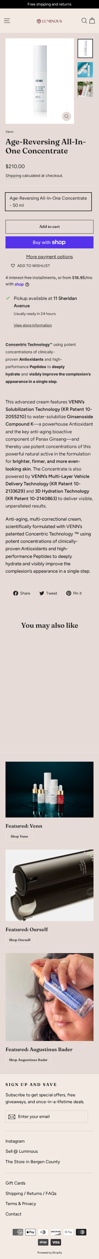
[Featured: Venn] (50, 790)
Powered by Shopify (49, 1252)
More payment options (49, 256)
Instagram (15, 1141)
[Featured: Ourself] (50, 885)
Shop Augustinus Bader (28, 1060)
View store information (33, 325)
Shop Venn (19, 836)
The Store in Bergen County (33, 1161)
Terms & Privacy (21, 1203)
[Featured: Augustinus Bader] (50, 997)
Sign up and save (31, 1084)
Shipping (13, 175)
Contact (13, 1214)
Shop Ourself (20, 940)
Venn (9, 132)
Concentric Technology (28, 344)
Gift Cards (15, 1183)
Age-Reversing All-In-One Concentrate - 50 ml (48, 202)
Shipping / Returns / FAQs (31, 1193)
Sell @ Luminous (22, 1151)
